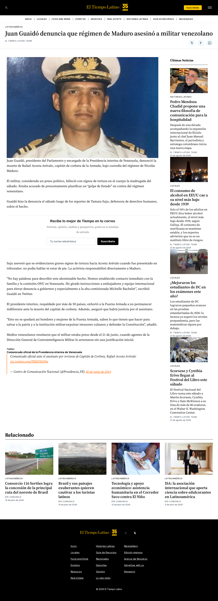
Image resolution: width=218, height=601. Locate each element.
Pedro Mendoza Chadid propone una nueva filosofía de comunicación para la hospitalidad (188, 110)
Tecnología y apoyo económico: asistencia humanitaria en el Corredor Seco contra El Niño (135, 490)
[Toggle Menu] (210, 7)
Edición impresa (133, 552)
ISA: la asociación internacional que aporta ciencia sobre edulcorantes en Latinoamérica (188, 490)
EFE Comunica (13, 497)
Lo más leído (103, 578)
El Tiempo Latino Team (18, 41)
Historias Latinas (137, 19)
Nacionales (186, 19)
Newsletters (131, 546)
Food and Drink (61, 19)
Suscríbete (192, 7)
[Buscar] (6, 7)
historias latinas (181, 97)
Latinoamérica (14, 27)
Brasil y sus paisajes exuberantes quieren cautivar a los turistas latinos (76, 490)
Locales (42, 19)
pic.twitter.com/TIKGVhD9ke (29, 361)
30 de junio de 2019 (98, 371)
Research (129, 571)
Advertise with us (134, 565)
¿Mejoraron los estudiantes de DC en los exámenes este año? (188, 289)
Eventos (80, 19)
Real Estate (114, 19)
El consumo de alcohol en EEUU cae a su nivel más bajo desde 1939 (189, 197)
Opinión (100, 571)
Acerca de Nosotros (135, 558)
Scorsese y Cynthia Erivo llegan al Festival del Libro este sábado (188, 377)
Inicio (28, 19)
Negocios (96, 19)
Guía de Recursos (163, 19)
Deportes (101, 565)
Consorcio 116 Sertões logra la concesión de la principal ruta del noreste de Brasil (29, 488)
